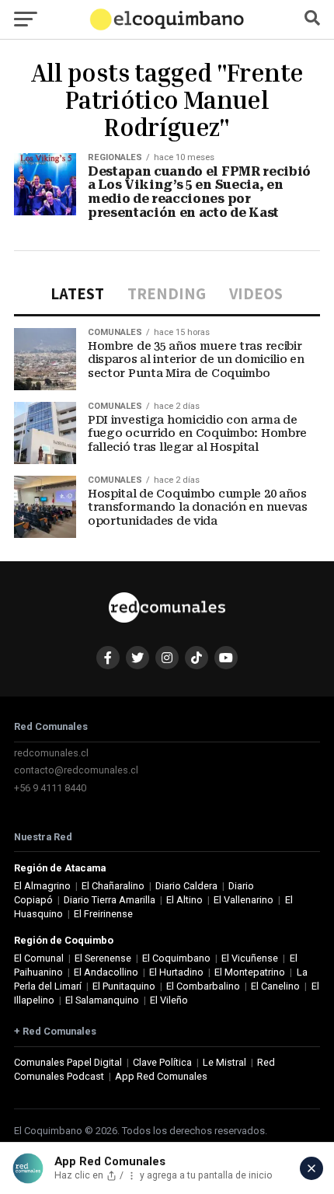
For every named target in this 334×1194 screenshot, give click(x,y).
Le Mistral (224, 1062)
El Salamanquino (102, 1000)
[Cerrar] (311, 1168)
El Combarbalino (203, 986)
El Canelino (275, 986)
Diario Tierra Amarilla (109, 900)
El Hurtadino (176, 972)
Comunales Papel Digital (68, 1062)
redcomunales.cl (51, 753)
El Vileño (169, 1000)
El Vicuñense (249, 958)
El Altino (184, 900)
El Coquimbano (176, 958)
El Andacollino (106, 972)
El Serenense (103, 958)
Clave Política (162, 1062)
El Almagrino (42, 886)
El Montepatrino (249, 972)
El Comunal (39, 958)
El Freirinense (103, 914)
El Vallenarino (243, 900)
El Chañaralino (113, 886)
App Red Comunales (161, 1076)
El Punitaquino (123, 986)
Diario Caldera (186, 886)
